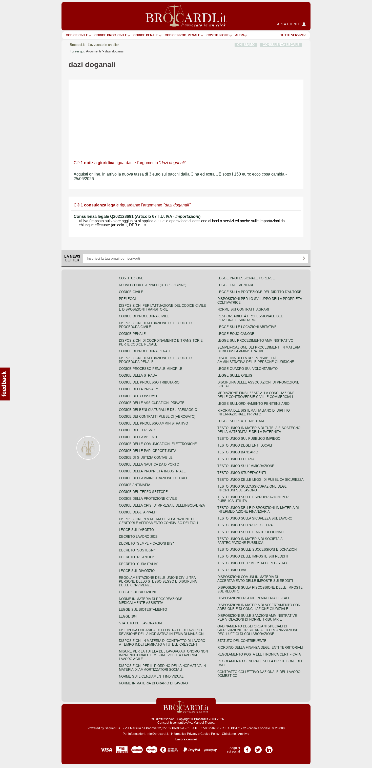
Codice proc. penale (182, 35)
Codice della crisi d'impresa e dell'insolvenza (162, 505)
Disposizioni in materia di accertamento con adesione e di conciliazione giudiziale (258, 607)
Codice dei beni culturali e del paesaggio (158, 410)
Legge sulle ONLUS (234, 375)
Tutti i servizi (291, 35)
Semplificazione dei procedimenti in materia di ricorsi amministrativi (258, 349)
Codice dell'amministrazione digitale (153, 478)
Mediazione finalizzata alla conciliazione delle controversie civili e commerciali (256, 395)
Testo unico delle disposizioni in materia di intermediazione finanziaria (258, 509)
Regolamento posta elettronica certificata (259, 654)
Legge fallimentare (235, 285)
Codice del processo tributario (149, 382)
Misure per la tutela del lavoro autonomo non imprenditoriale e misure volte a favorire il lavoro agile (163, 655)
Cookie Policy (209, 734)
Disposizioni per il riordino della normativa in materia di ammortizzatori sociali (162, 667)
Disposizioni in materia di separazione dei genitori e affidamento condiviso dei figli (158, 521)
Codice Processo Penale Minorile (150, 369)
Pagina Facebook (247, 748)
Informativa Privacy (184, 734)
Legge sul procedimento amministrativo (255, 340)
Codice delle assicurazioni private (151, 403)
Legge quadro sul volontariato (247, 369)
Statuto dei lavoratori (140, 623)
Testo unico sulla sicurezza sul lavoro (254, 518)
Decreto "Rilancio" (136, 557)
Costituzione (217, 35)
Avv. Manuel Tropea (201, 722)
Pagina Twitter (258, 748)
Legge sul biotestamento (143, 609)
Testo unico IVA (231, 570)
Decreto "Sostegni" (137, 550)
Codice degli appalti (138, 512)
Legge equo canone (235, 334)
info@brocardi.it (158, 734)
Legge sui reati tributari (240, 421)
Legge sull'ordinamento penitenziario (253, 404)
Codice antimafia (134, 485)
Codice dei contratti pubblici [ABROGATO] (157, 416)
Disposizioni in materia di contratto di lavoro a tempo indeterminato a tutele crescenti (162, 642)
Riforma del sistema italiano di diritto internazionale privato (253, 412)
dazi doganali (114, 51)
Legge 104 (128, 616)
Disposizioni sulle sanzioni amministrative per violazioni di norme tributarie (257, 617)
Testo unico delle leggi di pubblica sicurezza (260, 480)
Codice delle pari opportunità (147, 451)
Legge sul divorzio (137, 571)
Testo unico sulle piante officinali (250, 532)
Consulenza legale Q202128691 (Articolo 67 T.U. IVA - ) (137, 216)
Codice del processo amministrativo (153, 423)
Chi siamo (229, 734)
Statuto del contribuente (241, 641)
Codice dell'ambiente (138, 437)
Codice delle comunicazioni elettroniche (158, 444)
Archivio (243, 734)
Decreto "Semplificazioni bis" (146, 543)
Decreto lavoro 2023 (138, 537)
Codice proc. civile (110, 35)
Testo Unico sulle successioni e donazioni (257, 549)
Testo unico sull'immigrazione (245, 466)
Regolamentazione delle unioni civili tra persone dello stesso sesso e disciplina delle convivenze (158, 581)
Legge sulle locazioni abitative (247, 327)
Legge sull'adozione (138, 592)
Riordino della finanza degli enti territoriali (260, 647)
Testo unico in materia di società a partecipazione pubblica (249, 541)
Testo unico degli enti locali (244, 445)
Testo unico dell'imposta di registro (252, 563)
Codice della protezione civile (148, 499)
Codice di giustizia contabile (146, 457)
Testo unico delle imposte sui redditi (252, 556)
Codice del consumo (138, 396)
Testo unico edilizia (236, 459)
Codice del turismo (137, 430)
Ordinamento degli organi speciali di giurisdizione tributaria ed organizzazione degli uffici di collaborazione (257, 630)
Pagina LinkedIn (269, 748)
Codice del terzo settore (143, 492)
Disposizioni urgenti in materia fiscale (253, 598)
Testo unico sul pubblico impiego (248, 438)
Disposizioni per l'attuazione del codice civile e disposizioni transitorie (162, 307)
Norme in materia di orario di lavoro (153, 683)
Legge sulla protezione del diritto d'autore (259, 292)
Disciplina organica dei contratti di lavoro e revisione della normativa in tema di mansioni (161, 632)
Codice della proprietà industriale (152, 471)
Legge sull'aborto (136, 530)
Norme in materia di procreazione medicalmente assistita (150, 601)
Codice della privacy (138, 389)
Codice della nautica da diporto (149, 464)
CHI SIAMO (246, 45)
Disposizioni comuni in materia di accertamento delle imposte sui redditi (255, 579)
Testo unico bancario (237, 452)
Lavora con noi (186, 739)
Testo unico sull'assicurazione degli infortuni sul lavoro (252, 488)
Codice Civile (77, 35)
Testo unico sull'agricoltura (245, 525)
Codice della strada (138, 375)
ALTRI (239, 35)
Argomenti (93, 51)
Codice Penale (145, 35)
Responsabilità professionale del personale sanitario (250, 318)
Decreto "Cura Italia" (138, 564)
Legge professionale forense (246, 278)
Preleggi (127, 299)
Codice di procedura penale (145, 351)
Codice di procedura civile (144, 316)
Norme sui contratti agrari (243, 309)
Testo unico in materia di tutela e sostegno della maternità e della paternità (258, 430)
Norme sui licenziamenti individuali (151, 676)
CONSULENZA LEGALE (281, 45)
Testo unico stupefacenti (241, 473)
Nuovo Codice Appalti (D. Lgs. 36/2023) (152, 285)
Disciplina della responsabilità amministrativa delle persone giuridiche (255, 360)
